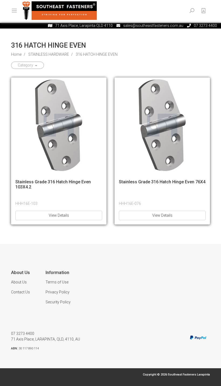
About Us (19, 282)
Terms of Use (57, 282)
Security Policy (58, 302)
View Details (59, 215)
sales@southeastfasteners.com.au (153, 25)
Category (26, 65)
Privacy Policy (58, 292)
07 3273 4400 (22, 333)
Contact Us (20, 292)
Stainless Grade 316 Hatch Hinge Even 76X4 (162, 181)
